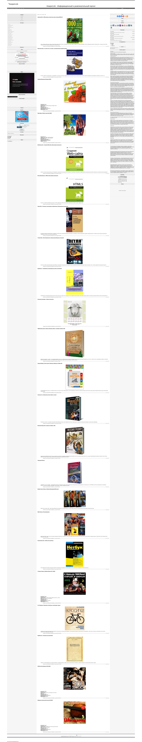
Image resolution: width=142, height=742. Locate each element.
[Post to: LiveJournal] (131, 25)
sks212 (55, 46)
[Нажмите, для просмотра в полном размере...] (75, 102)
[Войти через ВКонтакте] (119, 16)
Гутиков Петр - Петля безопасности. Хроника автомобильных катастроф (51, 237)
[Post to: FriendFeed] (118, 25)
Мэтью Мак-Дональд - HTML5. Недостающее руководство (48, 175)
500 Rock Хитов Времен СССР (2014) (44, 666)
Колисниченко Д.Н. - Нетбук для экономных (45, 540)
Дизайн (9, 30)
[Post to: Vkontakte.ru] (111, 27)
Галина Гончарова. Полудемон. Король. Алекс (116, 32)
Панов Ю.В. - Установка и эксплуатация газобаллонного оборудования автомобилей (53, 206)
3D (8, 24)
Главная (8, 8)
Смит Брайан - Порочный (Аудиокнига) (115, 38)
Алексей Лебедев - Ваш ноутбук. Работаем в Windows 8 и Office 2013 (50, 363)
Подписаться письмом (22, 58)
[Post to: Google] (116, 25)
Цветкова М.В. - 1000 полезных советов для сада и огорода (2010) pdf (50, 17)
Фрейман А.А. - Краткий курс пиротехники (45, 635)
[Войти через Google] (125, 16)
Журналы (9, 32)
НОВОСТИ (113, 45)
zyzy (54, 509)
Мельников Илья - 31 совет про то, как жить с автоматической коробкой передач (52, 48)
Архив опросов (116, 47)
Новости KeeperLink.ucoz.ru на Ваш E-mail (22, 59)
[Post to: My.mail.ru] (129, 25)
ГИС (8, 28)
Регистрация (16, 8)
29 (118, 182)
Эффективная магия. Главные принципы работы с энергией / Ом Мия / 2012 (51, 328)
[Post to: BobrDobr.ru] (122, 25)
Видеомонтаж (10, 27)
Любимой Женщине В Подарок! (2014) (44, 79)
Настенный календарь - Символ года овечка (46, 299)
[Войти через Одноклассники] (127, 16)
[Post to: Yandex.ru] (127, 25)
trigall (55, 142)
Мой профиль (12, 8)
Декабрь (43, 14)
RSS (23, 8)
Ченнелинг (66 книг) (41, 460)
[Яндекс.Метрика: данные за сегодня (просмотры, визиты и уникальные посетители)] (21, 125)
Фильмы (9, 44)
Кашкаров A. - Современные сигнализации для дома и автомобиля (50, 268)
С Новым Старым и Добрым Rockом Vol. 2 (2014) (46, 571)
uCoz (75, 736)
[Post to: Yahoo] (120, 25)
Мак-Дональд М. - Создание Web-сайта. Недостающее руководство (49, 144)
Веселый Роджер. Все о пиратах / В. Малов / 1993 (46, 425)
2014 (40, 14)
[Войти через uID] (117, 16)
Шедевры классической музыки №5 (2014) (45, 700)
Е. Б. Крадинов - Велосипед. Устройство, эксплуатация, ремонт (49, 605)
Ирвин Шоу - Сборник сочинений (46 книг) (116, 36)
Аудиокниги (9, 25)
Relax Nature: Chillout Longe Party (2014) (45, 113)
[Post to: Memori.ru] (125, 25)
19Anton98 (55, 173)
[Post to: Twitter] (111, 25)
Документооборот (10, 31)
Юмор (9, 45)
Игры (9, 33)
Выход (19, 8)
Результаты (111, 47)
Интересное (9, 34)
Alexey (55, 326)
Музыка (46, 142)
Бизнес (9, 26)
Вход (21, 8)
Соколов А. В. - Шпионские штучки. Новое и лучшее (47, 394)
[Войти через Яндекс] (123, 16)
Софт (9, 43)
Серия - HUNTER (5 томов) (114, 34)
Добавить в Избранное (10, 133)
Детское (9, 29)
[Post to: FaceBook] (113, 25)
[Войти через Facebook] (121, 16)
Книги (46, 46)
